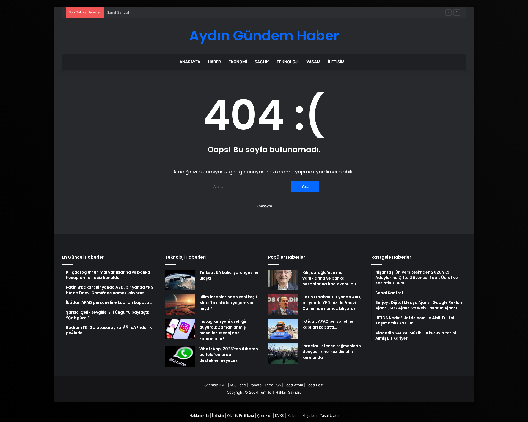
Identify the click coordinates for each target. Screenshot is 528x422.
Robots (255, 385)
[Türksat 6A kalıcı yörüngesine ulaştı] (180, 280)
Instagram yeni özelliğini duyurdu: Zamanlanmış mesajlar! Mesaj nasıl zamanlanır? (224, 330)
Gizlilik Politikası (240, 415)
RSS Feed (238, 385)
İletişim (336, 61)
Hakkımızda (199, 415)
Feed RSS (273, 385)
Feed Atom (293, 385)
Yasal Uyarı (329, 415)
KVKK (279, 415)
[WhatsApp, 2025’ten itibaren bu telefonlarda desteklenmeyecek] (180, 356)
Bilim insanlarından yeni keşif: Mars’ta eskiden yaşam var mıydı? (228, 302)
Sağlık (262, 61)
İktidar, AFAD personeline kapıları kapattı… (327, 324)
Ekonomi (238, 61)
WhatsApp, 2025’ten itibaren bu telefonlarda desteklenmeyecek (228, 354)
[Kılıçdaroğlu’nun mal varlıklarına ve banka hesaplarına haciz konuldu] (283, 280)
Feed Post (315, 385)
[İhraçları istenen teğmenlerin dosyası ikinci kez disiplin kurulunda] (283, 353)
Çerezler (264, 415)
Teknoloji (288, 61)
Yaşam (313, 61)
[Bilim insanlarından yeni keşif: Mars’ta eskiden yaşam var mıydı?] (180, 304)
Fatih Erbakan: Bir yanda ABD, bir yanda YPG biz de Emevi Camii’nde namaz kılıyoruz (331, 302)
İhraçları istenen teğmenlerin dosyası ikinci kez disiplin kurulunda (331, 351)
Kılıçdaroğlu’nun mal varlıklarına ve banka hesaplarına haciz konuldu (329, 278)
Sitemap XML (215, 385)
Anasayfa (190, 61)
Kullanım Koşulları (302, 415)
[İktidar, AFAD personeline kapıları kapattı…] (283, 329)
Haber (214, 61)
